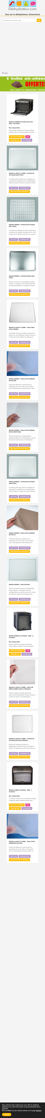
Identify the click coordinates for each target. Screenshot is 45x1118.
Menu (6, 73)
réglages (38, 1111)
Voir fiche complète (16, 136)
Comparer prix (15, 140)
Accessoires (27, 140)
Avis (27, 136)
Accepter (6, 1114)
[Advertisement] (22, 46)
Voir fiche (13, 188)
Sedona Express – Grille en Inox (19, 584)
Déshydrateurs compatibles (19, 191)
